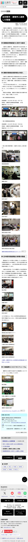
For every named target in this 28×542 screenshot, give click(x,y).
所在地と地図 (4, 534)
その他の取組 (6, 446)
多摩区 (10, 469)
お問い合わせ (20, 538)
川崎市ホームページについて (8, 538)
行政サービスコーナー (15, 534)
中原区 (15, 466)
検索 (26, 6)
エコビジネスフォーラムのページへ (13, 410)
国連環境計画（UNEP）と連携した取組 (13, 451)
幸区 (10, 466)
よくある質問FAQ (8, 457)
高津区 (20, 466)
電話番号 (8, 512)
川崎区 (5, 466)
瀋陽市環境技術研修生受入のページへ (14, 251)
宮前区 (5, 469)
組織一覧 (7, 500)
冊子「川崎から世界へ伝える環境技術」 (13, 444)
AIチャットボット (20, 457)
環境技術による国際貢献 (9, 441)
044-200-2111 (7, 527)
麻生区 (16, 469)
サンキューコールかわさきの (20, 512)
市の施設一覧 (20, 500)
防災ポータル (14, 3)
